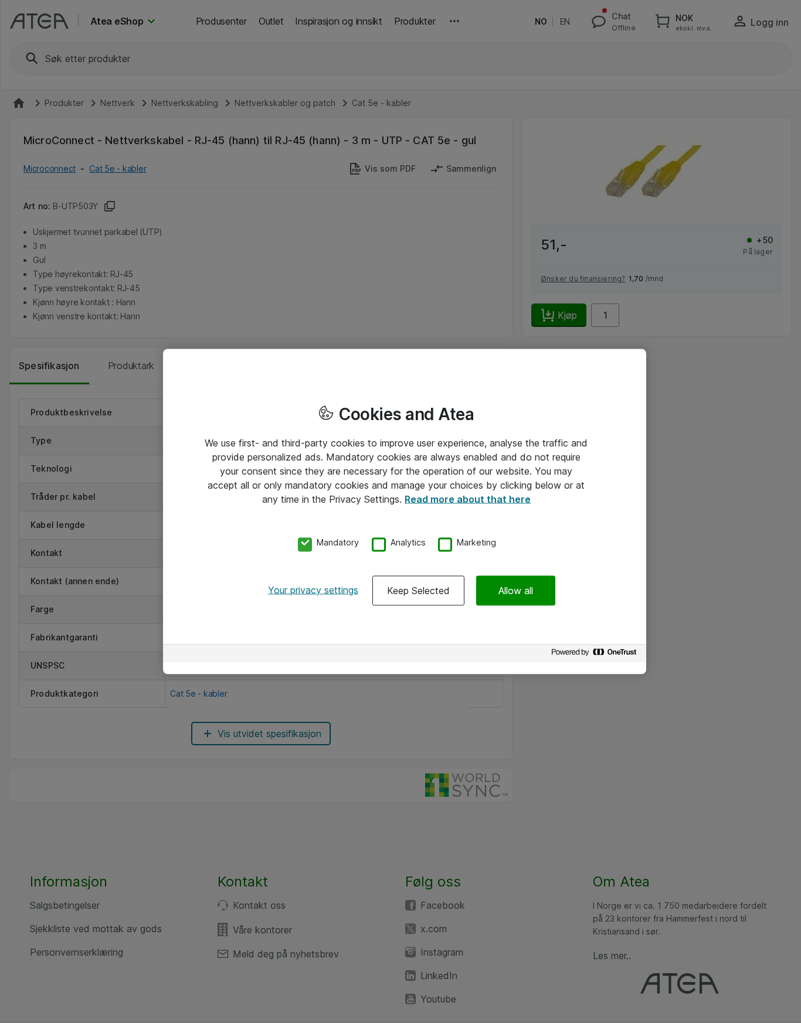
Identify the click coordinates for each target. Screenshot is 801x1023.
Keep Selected (418, 590)
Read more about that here (468, 499)
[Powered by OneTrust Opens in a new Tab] (595, 654)
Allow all (515, 590)
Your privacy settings (313, 589)
